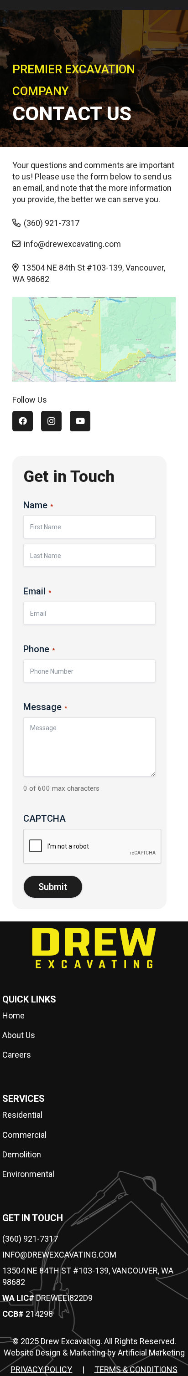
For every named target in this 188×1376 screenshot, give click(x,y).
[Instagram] (51, 421)
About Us (18, 1035)
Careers (16, 1054)
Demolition (21, 1154)
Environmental (28, 1174)
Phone (39, 649)
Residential (22, 1115)
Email (37, 591)
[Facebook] (22, 421)
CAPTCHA (44, 818)
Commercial (24, 1135)
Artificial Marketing (151, 1352)
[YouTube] (80, 421)
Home (13, 1015)
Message (45, 706)
